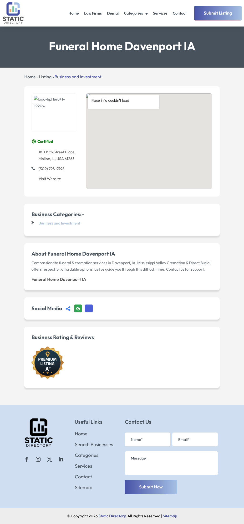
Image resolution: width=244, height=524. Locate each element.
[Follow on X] (49, 459)
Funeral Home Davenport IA (58, 279)
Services (160, 13)
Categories (133, 13)
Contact (180, 13)
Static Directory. (112, 515)
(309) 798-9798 (52, 168)
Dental (113, 13)
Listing (45, 77)
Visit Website (50, 178)
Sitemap (83, 488)
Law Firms (93, 13)
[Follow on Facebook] (26, 459)
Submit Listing (218, 13)
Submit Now (151, 487)
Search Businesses (94, 445)
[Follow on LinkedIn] (61, 459)
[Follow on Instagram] (38, 459)
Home (73, 13)
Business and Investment (78, 77)
